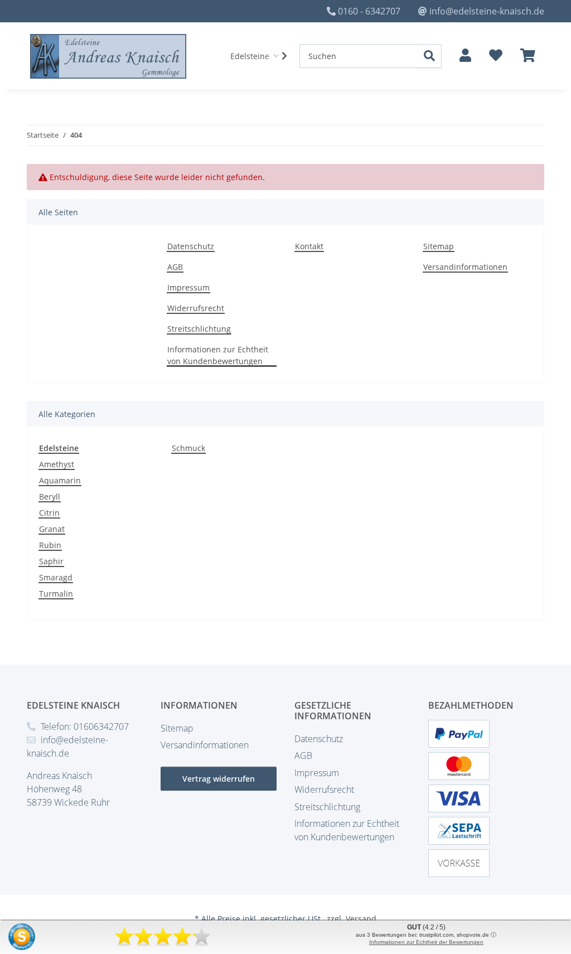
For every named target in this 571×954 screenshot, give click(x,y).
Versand (361, 918)
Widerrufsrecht (195, 308)
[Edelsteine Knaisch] (108, 56)
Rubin (50, 545)
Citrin (49, 512)
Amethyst (56, 464)
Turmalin (56, 593)
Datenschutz (190, 246)
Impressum (188, 287)
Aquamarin (60, 480)
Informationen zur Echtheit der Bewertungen (426, 942)
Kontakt (309, 246)
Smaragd (55, 577)
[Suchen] (430, 56)
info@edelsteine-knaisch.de (486, 11)
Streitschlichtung (199, 328)
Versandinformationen (465, 266)
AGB (175, 266)
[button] (465, 56)
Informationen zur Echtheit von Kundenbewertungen (217, 355)
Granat (52, 529)
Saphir (51, 561)
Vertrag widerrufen (218, 778)
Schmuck (188, 448)
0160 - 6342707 (369, 11)
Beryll (49, 496)
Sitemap (438, 246)
